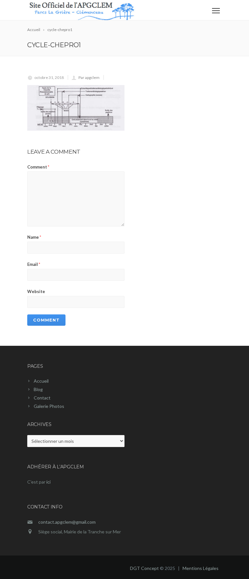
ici (48, 482)
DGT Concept (144, 568)
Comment (38, 166)
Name (34, 237)
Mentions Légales (201, 568)
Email (33, 264)
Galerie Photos (49, 406)
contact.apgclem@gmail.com (67, 522)
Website (36, 291)
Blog (38, 389)
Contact (42, 397)
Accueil (41, 381)
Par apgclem (89, 77)
